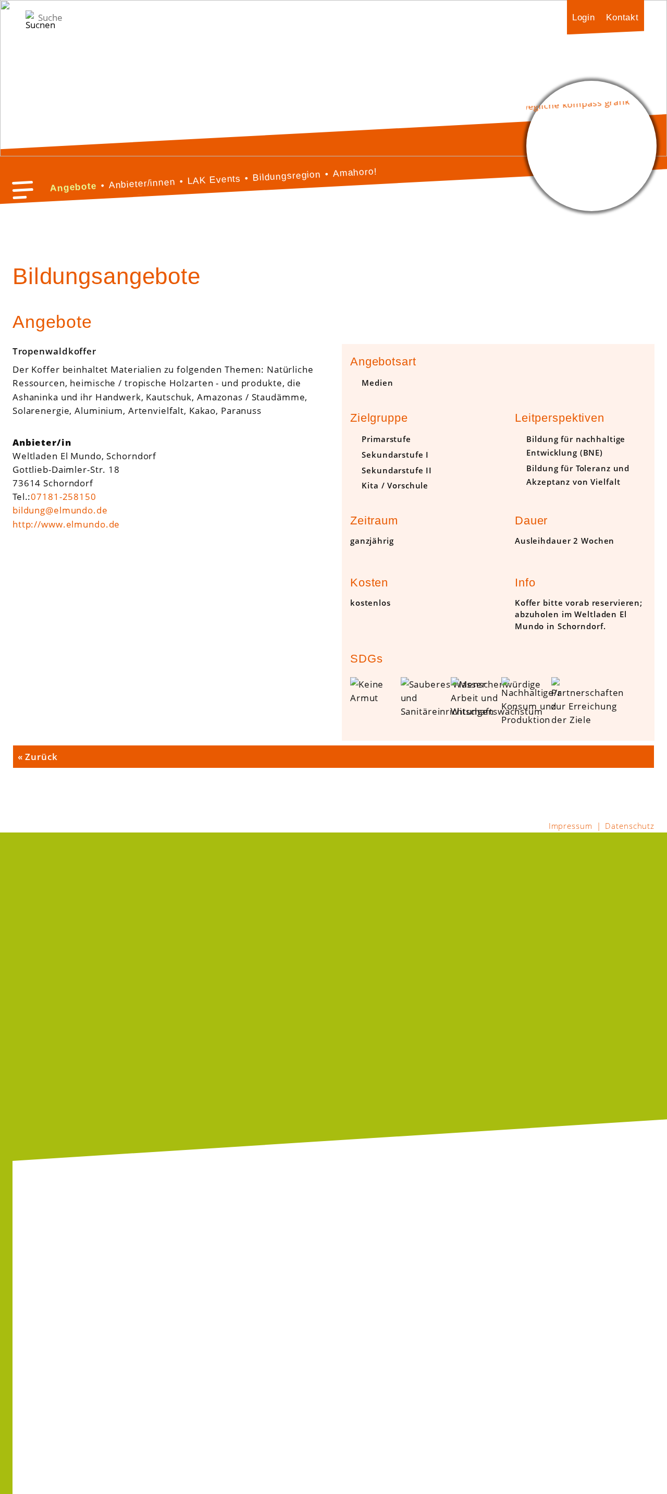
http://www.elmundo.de (66, 524)
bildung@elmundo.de (60, 510)
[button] (23, 190)
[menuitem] (583, 17)
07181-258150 (63, 496)
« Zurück (38, 756)
